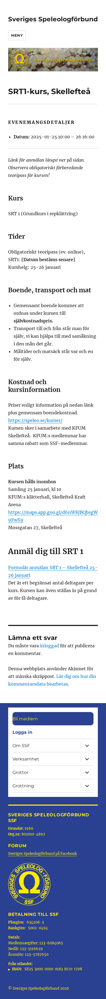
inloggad (49, 645)
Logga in (22, 732)
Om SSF (21, 745)
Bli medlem (25, 718)
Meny (17, 35)
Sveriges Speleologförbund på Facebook (42, 853)
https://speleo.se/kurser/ (35, 420)
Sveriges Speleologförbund (53, 19)
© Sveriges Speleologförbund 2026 (38, 988)
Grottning (23, 785)
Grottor (20, 772)
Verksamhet (26, 759)
